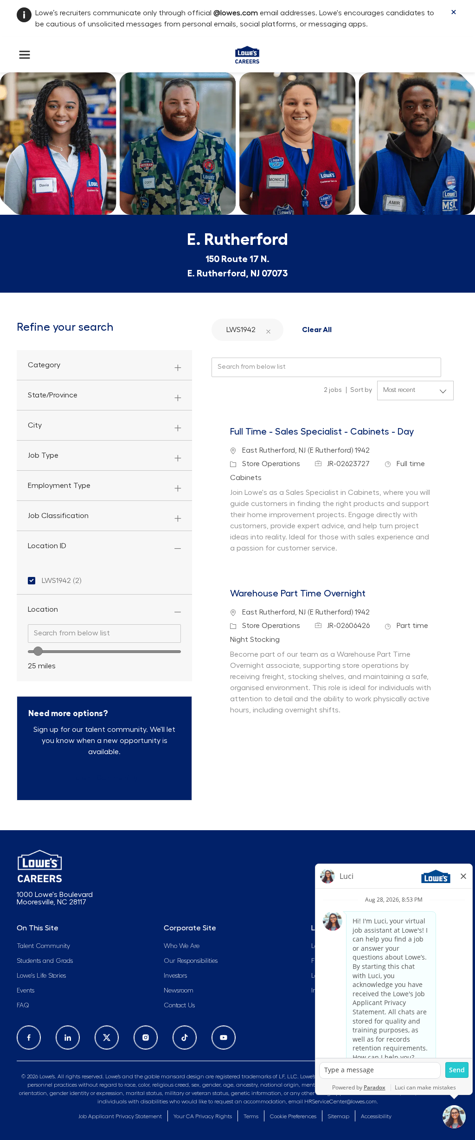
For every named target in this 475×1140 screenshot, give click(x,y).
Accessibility (376, 1116)
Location (43, 609)
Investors (175, 976)
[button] (268, 329)
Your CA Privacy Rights (202, 1116)
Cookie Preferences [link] (293, 1116)
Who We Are (181, 946)
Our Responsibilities (191, 961)
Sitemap (338, 1116)
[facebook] (28, 1037)
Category (44, 365)
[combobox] (104, 633)
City (35, 425)
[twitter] (106, 1037)
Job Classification (58, 515)
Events (25, 990)
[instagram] (145, 1037)
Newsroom (178, 990)
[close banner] (453, 12)
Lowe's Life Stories (41, 976)
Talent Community (43, 946)
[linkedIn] (67, 1037)
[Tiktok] (184, 1037)
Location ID (47, 546)
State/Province (52, 395)
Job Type (43, 455)
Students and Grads (45, 961)
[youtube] (223, 1037)
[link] (105, 778)
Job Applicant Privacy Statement (120, 1116)
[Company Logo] (247, 53)
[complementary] (293, 1117)
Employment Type (59, 485)
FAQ (23, 1005)
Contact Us (179, 1005)
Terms (251, 1116)
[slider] (38, 651)
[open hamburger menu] (24, 55)
